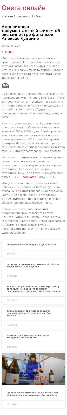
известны (41, 209)
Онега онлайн (24, 8)
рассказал (29, 177)
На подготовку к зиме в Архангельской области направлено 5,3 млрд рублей (33, 265)
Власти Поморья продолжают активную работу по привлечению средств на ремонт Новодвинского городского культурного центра (33, 288)
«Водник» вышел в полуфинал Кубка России (31, 244)
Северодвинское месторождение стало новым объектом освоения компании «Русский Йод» (33, 393)
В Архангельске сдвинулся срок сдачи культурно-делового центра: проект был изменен (29, 313)
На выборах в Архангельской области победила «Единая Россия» (28, 336)
